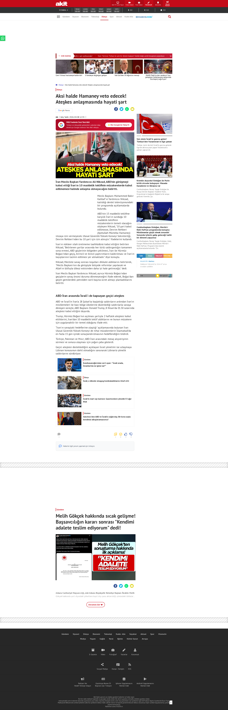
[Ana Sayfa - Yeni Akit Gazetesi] (61, 3)
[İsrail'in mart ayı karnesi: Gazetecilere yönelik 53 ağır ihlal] (95, 406)
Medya (83, 639)
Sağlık (102, 639)
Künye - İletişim (118, 669)
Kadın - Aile (120, 634)
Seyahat (133, 634)
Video (103, 654)
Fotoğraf (113, 654)
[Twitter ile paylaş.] (121, 109)
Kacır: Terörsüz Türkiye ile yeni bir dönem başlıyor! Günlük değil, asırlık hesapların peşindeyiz (123, 56)
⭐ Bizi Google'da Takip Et (118, 125)
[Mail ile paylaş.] (132, 109)
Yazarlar (124, 654)
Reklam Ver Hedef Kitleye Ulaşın (82, 684)
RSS (129, 669)
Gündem (66, 16)
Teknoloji (95, 16)
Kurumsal (135, 654)
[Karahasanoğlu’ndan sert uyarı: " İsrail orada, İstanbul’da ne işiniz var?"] (95, 371)
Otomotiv (162, 634)
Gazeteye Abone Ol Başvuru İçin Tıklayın (103, 684)
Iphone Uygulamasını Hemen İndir (124, 684)
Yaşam (93, 639)
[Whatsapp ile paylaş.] (127, 109)
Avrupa (145, 639)
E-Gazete (93, 654)
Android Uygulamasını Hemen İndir (145, 684)
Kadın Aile (129, 16)
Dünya (104, 16)
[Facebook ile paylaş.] (116, 109)
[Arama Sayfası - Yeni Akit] (169, 16)
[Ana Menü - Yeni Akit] (58, 16)
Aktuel (119, 16)
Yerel (111, 639)
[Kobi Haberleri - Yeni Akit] (144, 16)
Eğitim (120, 639)
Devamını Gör (94, 604)
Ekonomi (85, 16)
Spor (112, 16)
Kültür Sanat (132, 639)
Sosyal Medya (102, 669)
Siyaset (75, 16)
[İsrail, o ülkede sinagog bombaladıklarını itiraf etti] (95, 388)
